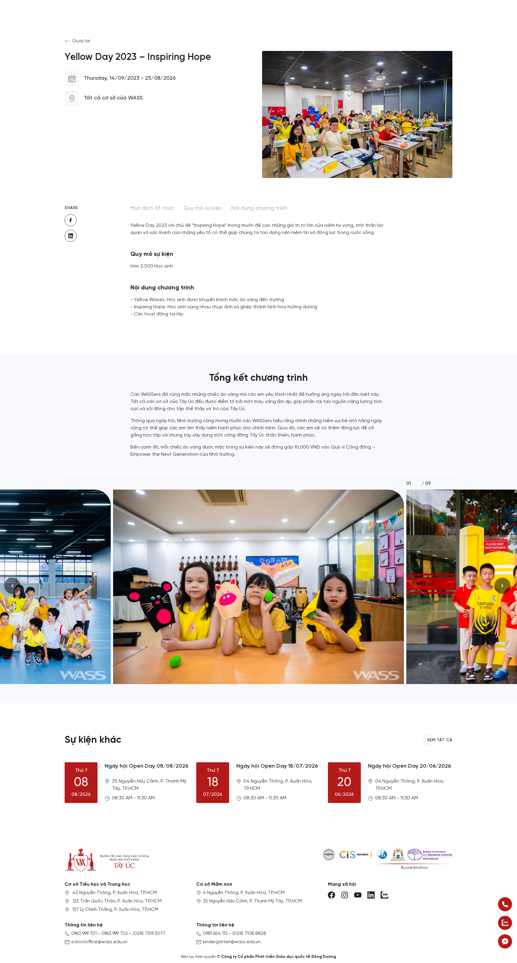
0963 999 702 (114, 933)
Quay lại (81, 40)
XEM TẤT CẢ (439, 740)
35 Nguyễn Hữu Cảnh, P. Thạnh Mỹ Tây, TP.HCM (252, 901)
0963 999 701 (84, 933)
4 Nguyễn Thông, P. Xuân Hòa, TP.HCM (244, 892)
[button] (503, 585)
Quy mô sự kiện (202, 208)
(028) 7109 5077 (149, 933)
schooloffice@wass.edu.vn (99, 942)
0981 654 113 (215, 933)
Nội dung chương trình (259, 208)
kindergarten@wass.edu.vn (232, 942)
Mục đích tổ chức (152, 208)
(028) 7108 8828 (249, 933)
